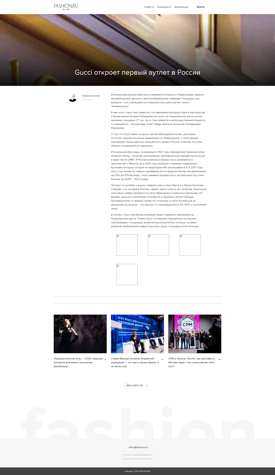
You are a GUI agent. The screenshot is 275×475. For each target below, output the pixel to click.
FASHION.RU (145, 471)
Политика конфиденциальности (137, 455)
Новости (149, 6)
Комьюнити (164, 6)
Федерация (181, 6)
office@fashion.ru (138, 447)
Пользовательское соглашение (137, 458)
